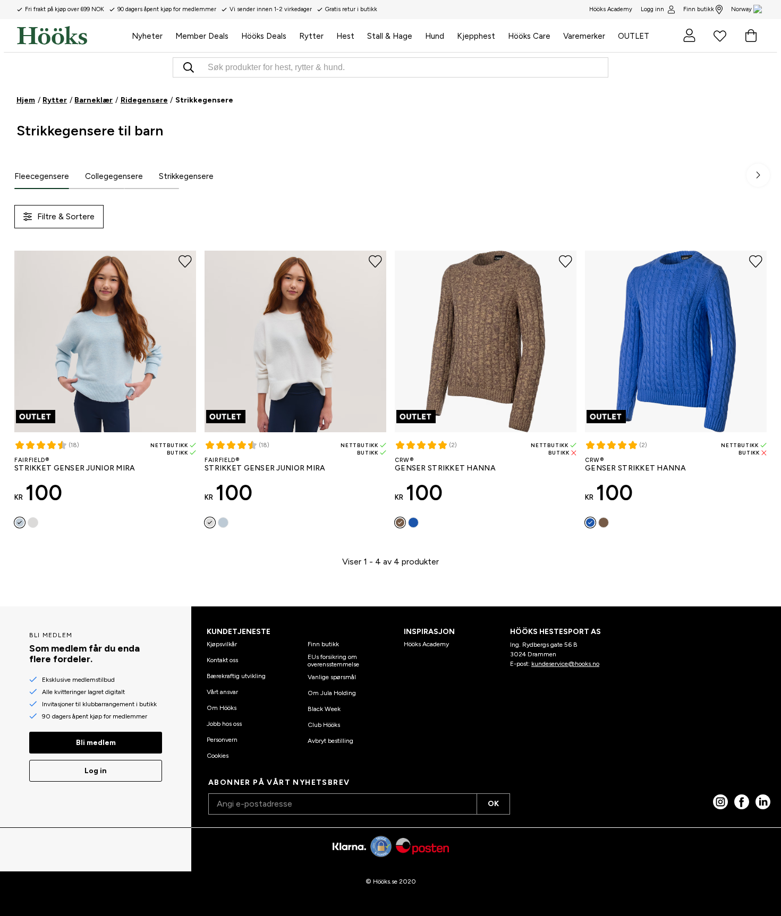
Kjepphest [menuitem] (476, 36)
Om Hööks (221, 708)
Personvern (222, 739)
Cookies (217, 755)
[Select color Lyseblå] (19, 522)
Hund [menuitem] (434, 36)
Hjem (25, 100)
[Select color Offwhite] (33, 522)
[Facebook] (741, 801)
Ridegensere (144, 100)
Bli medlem (96, 742)
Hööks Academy (426, 644)
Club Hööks (324, 725)
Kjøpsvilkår (222, 644)
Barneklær (93, 100)
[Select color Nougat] (400, 522)
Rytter (55, 100)
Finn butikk (698, 9)
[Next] (758, 175)
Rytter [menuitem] (311, 36)
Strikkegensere (186, 176)
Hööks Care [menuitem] (529, 36)
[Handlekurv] (750, 35)
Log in (95, 770)
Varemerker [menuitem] (584, 36)
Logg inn (652, 9)
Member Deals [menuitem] (201, 36)
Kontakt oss (222, 660)
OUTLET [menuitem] (633, 36)
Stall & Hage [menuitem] (389, 36)
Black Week (324, 709)
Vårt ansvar (222, 692)
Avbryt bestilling (330, 740)
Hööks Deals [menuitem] (263, 36)
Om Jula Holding (332, 693)
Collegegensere (114, 176)
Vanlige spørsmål (332, 677)
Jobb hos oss (224, 723)
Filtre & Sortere (66, 216)
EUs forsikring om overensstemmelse (333, 660)
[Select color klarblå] (413, 522)
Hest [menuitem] (345, 36)
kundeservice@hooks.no (565, 663)
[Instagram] (720, 801)
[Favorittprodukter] (720, 35)
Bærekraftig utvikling (236, 676)
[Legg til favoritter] (185, 262)
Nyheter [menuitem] (147, 36)
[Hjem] (71, 35)
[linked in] (762, 801)
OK (493, 803)
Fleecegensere (41, 176)
